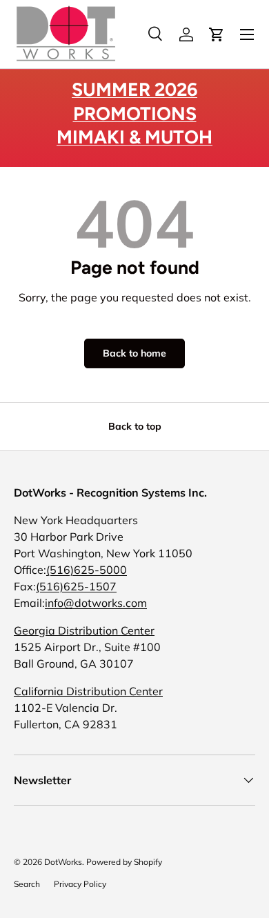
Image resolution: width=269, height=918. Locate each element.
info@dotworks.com (96, 603)
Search (27, 884)
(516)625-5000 (86, 570)
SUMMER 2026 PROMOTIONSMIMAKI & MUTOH (134, 113)
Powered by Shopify (124, 862)
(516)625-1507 (76, 586)
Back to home (134, 353)
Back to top (134, 426)
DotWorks (63, 862)
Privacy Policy (80, 884)
